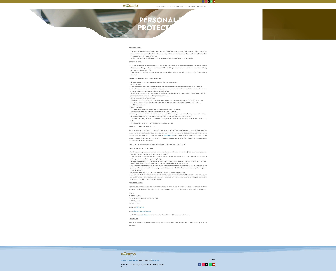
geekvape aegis (169, 135)
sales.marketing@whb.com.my (142, 211)
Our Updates (190, 6)
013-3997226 (140, 207)
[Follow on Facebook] (203, 1)
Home (157, 6)
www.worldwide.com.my (143, 215)
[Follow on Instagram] (206, 1)
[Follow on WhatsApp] (211, 1)
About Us (165, 6)
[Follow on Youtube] (214, 1)
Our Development (176, 6)
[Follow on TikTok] (209, 1)
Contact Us (201, 6)
